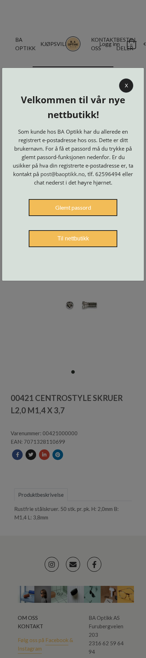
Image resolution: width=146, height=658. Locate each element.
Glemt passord (73, 207)
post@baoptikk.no (62, 173)
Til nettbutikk (73, 238)
